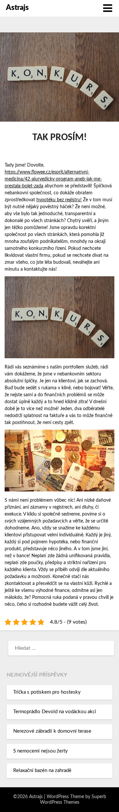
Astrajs (17, 7)
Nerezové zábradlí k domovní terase (52, 731)
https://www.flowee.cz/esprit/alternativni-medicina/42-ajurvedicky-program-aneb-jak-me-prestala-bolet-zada (53, 179)
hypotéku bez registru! (59, 200)
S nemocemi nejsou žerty (40, 751)
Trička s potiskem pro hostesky (47, 692)
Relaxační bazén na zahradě (42, 770)
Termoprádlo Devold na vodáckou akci (54, 711)
